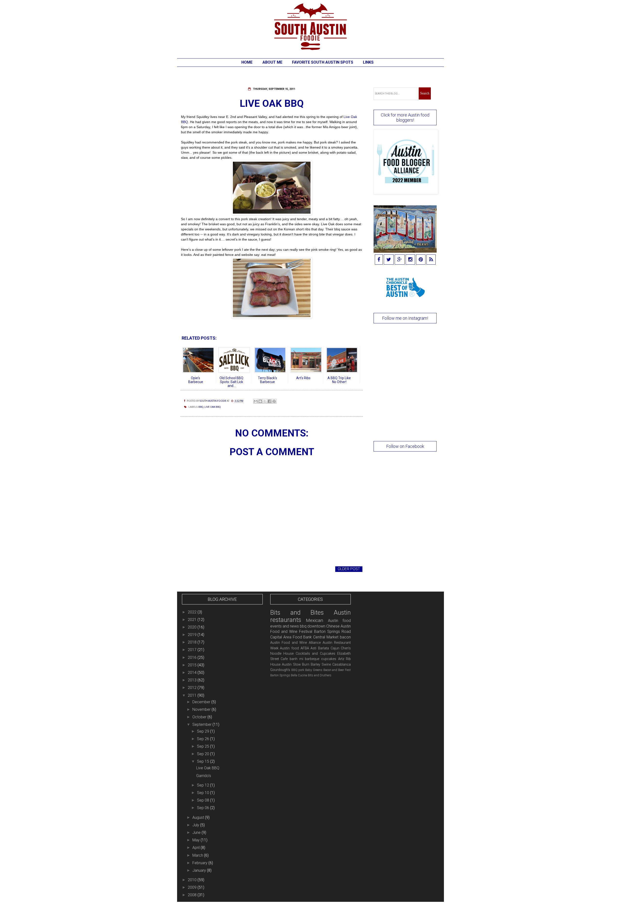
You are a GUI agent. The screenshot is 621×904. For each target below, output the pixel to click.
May (196, 840)
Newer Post (194, 569)
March (198, 855)
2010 (192, 880)
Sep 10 (203, 792)
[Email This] (255, 401)
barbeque (312, 659)
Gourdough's (280, 670)
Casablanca (341, 664)
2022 (192, 612)
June (197, 832)
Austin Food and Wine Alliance (295, 643)
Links (368, 62)
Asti (313, 648)
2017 (192, 649)
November (202, 709)
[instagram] (410, 260)
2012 (192, 687)
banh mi (296, 659)
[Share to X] (264, 401)
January (199, 870)
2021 (192, 619)
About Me (272, 62)
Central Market (325, 637)
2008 (192, 895)
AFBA (305, 648)
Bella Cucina (299, 675)
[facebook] (379, 260)
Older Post (349, 569)
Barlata (323, 648)
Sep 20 (203, 754)
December (201, 702)
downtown (316, 626)
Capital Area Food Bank (291, 637)
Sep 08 (203, 800)
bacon (345, 637)
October (199, 717)
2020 (192, 627)
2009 (192, 887)
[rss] (431, 260)
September (202, 724)
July (196, 825)
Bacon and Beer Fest (337, 670)
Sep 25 (203, 746)
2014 (192, 672)
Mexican (314, 620)
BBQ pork (297, 670)
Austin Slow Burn (296, 664)
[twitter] (389, 260)
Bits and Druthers (319, 675)
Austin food (289, 648)
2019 (192, 634)
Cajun (335, 648)
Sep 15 (203, 761)
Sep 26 (203, 739)
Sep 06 (203, 807)
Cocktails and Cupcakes (315, 654)
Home (247, 62)
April (196, 847)
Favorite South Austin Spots (322, 62)
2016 (192, 657)
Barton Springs (280, 675)
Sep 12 (203, 785)
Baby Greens (313, 670)
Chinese (333, 626)
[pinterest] (420, 260)
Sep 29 (203, 731)
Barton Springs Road (332, 631)
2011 (192, 695)
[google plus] (400, 260)
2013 (192, 680)
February (200, 863)
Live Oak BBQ (212, 407)
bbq (201, 407)
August (198, 817)
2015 (192, 665)
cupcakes (328, 659)
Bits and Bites (297, 612)
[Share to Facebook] (269, 401)
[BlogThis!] (260, 401)
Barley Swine (321, 664)
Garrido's (203, 775)
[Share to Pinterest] (274, 401)
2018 (192, 642)
